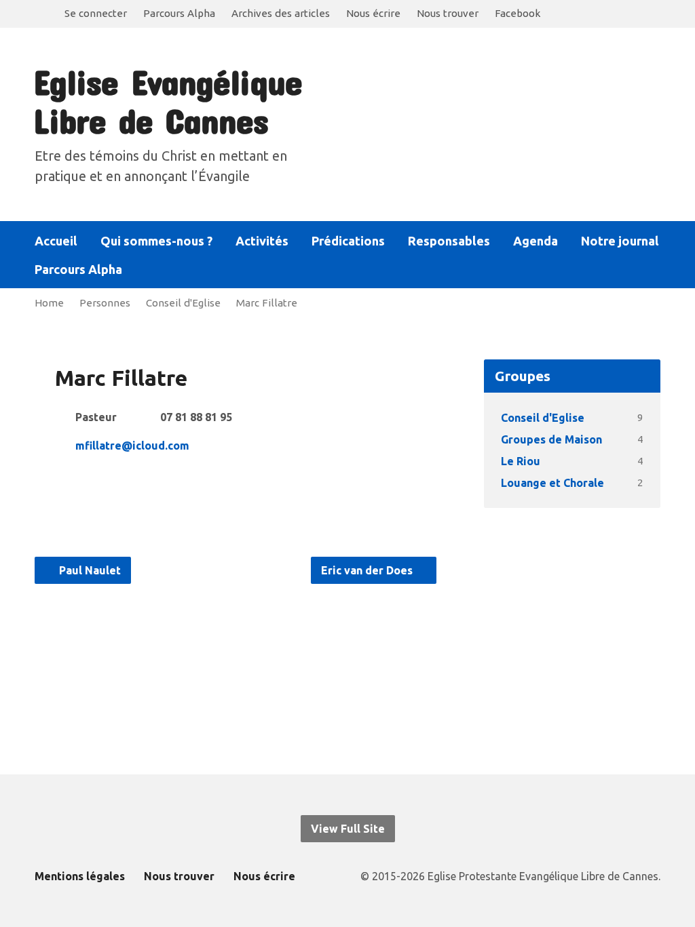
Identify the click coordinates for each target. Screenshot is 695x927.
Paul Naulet (88, 570)
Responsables (449, 241)
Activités (262, 241)
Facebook (517, 13)
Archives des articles (280, 13)
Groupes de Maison (551, 439)
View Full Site (348, 829)
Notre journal (620, 241)
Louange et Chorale (552, 483)
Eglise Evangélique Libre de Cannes (167, 100)
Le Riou (520, 461)
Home (49, 303)
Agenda (535, 241)
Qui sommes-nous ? (156, 241)
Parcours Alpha (179, 13)
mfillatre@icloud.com (132, 445)
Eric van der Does (368, 570)
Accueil (56, 241)
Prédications (348, 241)
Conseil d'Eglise (183, 303)
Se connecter (95, 13)
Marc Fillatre (266, 303)
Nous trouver (447, 13)
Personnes (104, 303)
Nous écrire (373, 13)
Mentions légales (80, 876)
